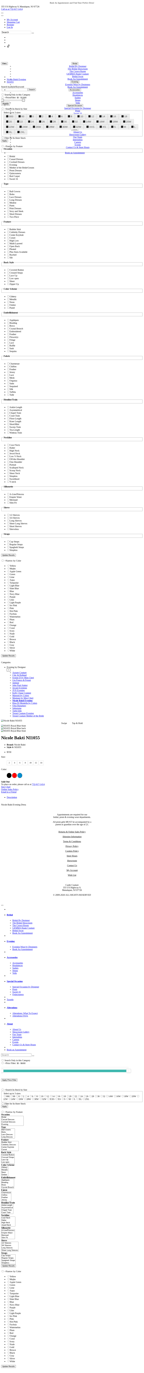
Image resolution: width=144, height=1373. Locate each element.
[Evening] (12, 1124)
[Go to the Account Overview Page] (2, 15)
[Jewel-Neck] (8, 1225)
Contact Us (72, 865)
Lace (12, 343)
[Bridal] (12, 1117)
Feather (13, 334)
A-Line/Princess (17, 494)
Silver (12, 648)
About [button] (10, 1024)
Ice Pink (13, 605)
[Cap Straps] (8, 1255)
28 (54, 121)
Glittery (13, 296)
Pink (12, 608)
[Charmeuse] (6, 1193)
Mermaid (14, 500)
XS (104, 126)
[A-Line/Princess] (8, 1230)
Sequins (13, 351)
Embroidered (15, 331)
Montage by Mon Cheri (22, 698)
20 (10, 121)
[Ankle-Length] (7, 1205)
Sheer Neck (15, 473)
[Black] (9, 775)
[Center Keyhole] (10, 1147)
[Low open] (7, 1162)
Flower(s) (14, 337)
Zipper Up (14, 284)
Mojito (13, 568)
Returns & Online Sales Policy (72, 832)
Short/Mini (14, 424)
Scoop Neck (15, 470)
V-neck (13, 482)
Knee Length (15, 421)
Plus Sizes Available (18, 252)
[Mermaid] (8, 1235)
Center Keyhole (17, 235)
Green (12, 574)
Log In (10, 27)
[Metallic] (4, 1170)
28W (51, 126)
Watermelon (15, 617)
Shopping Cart (13, 22)
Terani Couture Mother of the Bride (28, 716)
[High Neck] (8, 1223)
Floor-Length (15, 418)
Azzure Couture (19, 672)
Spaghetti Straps (17, 547)
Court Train (15, 416)
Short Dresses (16, 214)
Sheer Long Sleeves (18, 523)
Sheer (12, 281)
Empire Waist (16, 497)
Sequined (14, 386)
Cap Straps (14, 541)
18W (115, 121)
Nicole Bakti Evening (22, 700)
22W (11, 126)
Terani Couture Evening (23, 713)
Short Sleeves (16, 526)
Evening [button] (11, 941)
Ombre (13, 305)
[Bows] (7, 1185)
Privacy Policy (72, 846)
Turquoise (14, 583)
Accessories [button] (12, 957)
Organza (13, 380)
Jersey (12, 372)
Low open (14, 278)
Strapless (13, 476)
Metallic (13, 299)
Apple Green (15, 571)
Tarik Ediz (17, 711)
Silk (11, 389)
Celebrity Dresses (17, 232)
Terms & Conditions (72, 841)
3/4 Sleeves (15, 518)
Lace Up (13, 275)
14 (103, 116)
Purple (12, 597)
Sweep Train (15, 427)
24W (25, 126)
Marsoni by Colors (20, 695)
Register (10, 24)
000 (11, 116)
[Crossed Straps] (7, 1157)
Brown (13, 639)
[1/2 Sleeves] (9, 1243)
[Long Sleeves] (9, 1248)
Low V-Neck (15, 456)
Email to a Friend (8, 792)
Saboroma (16, 708)
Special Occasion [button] (15, 981)
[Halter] (8, 1220)
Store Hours (72, 856)
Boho (12, 194)
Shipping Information (72, 836)
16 (114, 116)
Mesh (12, 378)
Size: (3, 757)
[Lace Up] (7, 1160)
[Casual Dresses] (12, 1119)
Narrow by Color (13, 560)
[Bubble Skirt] (10, 1142)
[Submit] (33, 33)
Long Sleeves (16, 520)
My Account (12, 19)
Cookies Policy (72, 851)
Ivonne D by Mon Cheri (23, 677)
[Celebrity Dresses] (10, 1145)
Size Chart (5, 787)
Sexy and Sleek (16, 211)
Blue (12, 591)
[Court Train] (7, 1212)
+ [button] (8, 670)
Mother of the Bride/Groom (22, 167)
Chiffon (13, 366)
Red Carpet (15, 176)
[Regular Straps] (8, 1258)
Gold (12, 636)
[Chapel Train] (7, 1210)
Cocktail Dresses (17, 162)
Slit (11, 257)
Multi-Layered (16, 243)
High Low (14, 240)
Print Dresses (15, 208)
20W (128, 121)
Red (11, 622)
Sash (12, 348)
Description (12, 797)
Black (12, 642)
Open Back (15, 246)
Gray (12, 645)
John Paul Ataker (20, 685)
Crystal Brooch (16, 328)
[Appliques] (7, 1180)
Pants (12, 205)
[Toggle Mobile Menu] (2, 905)
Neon (12, 302)
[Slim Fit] (8, 1238)
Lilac (12, 600)
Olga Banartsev (19, 705)
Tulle (12, 395)
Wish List (72, 875)
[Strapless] (8, 1263)
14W (88, 121)
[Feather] (6, 1197)
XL (10, 132)
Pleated (13, 249)
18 (125, 116)
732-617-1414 (38, 784)
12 (92, 116)
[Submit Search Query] (33, 1055)
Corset (12, 238)
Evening (13, 165)
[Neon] (4, 1172)
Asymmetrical (16, 410)
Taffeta (13, 392)
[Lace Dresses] (8, 1134)
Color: (4, 769)
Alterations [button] (12, 1007)
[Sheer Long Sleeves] (9, 1250)
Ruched (13, 255)
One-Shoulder (16, 462)
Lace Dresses (15, 197)
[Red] (14, 775)
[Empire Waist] (8, 1233)
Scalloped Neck (17, 467)
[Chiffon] (6, 1195)
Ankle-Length (16, 407)
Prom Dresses (16, 170)
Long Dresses (16, 200)
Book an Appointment (16, 1050)
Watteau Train (16, 433)
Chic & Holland (19, 675)
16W (101, 121)
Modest (13, 203)
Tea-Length (15, 430)
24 (32, 121)
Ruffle (12, 345)
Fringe (12, 340)
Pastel (12, 308)
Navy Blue (14, 594)
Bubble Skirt (15, 229)
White (12, 650)
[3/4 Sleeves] (9, 1245)
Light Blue (14, 585)
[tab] (75, 691)
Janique (15, 683)
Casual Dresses (16, 159)
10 (81, 116)
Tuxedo (10, 999)
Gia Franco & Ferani (21, 680)
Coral (12, 628)
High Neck (14, 450)
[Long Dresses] (8, 1137)
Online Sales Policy (10, 789)
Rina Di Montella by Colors (24, 703)
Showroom (72, 860)
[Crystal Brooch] (7, 1187)
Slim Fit (13, 503)
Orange (13, 625)
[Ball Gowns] (8, 1130)
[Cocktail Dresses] (12, 1122)
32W (78, 126)
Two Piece (14, 217)
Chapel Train (15, 413)
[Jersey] (6, 1200)
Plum (12, 619)
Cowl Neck (15, 445)
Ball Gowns (15, 191)
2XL (22, 132)
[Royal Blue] (19, 775)
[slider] (128, 1071)
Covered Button (17, 270)
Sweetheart (14, 479)
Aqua (12, 580)
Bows (12, 326)
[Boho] (8, 1132)
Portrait (13, 465)
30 (65, 121)
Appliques (14, 320)
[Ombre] (4, 1175)
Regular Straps (16, 544)
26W (38, 126)
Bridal (12, 156)
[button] (74, 63)
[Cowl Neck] (8, 1218)
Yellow (13, 566)
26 (43, 121)
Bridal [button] (10, 915)
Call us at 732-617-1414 (12, 9)
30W (65, 126)
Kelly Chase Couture (21, 693)
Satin (12, 383)
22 (21, 121)
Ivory (12, 631)
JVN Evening (18, 690)
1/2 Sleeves (15, 515)
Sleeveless (14, 529)
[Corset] (10, 1149)
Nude (12, 633)
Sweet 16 (14, 179)
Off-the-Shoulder (17, 459)
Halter (12, 448)
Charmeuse (15, 363)
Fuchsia (13, 614)
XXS (91, 126)
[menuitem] (75, 19)
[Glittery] (4, 1167)
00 (22, 116)
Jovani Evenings (19, 688)
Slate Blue (14, 588)
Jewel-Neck (15, 453)
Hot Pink (14, 611)
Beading (13, 323)
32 (76, 121)
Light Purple (15, 602)
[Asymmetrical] (7, 1208)
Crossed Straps (16, 273)
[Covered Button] (7, 1155)
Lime (12, 577)
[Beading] (7, 1182)
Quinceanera (15, 173)
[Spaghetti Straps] (8, 1260)
